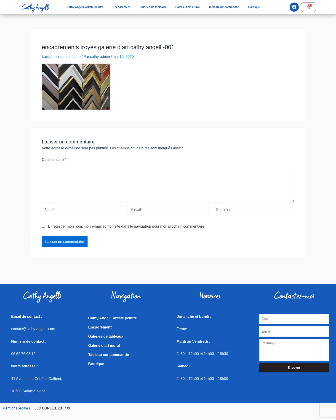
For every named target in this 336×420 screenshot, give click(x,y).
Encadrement (121, 7)
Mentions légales (16, 408)
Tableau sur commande (224, 7)
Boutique (254, 7)
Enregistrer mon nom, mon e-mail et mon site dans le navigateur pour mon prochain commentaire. (126, 226)
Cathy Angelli (35, 7)
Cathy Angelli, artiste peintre (85, 7)
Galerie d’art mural (187, 7)
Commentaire (54, 160)
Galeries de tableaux (152, 7)
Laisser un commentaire (61, 57)
